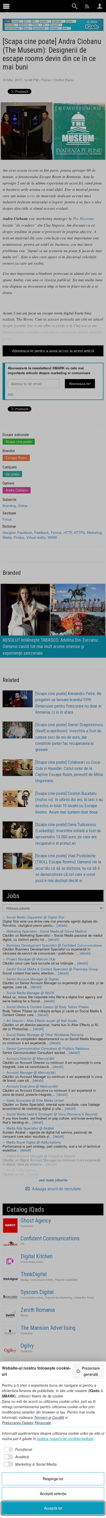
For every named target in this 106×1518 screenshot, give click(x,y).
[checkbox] (17, 1449)
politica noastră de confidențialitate (65, 1438)
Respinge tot (53, 1478)
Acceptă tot (53, 1508)
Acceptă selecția (53, 1493)
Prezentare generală (91, 1371)
